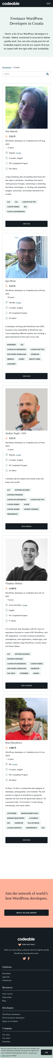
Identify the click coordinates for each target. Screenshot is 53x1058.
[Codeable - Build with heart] (13, 3)
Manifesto (6, 1041)
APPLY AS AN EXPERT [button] (26, 912)
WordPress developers (11, 1014)
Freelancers (7, 980)
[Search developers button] (47, 73)
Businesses (6, 973)
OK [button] (46, 1052)
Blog (4, 1000)
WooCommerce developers (13, 1017)
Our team (6, 1038)
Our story (6, 1034)
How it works (7, 993)
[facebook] (28, 958)
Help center (7, 997)
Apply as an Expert (10, 1021)
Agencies (6, 976)
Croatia (18, 153)
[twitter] (24, 958)
